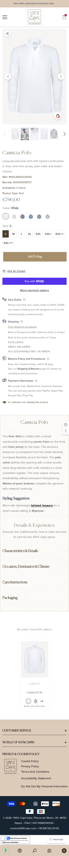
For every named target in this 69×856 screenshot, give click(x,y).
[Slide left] (8, 76)
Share (7, 33)
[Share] (7, 33)
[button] (64, 17)
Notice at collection (10, 842)
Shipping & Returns (28, 369)
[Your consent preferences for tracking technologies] (6, 850)
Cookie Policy (30, 761)
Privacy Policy (30, 766)
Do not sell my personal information (44, 786)
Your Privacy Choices (18, 838)
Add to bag (35, 256)
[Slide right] (61, 76)
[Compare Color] (58, 115)
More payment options (34, 290)
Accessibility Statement (36, 778)
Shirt (21, 193)
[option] (34, 76)
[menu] (4, 17)
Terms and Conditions (35, 772)
